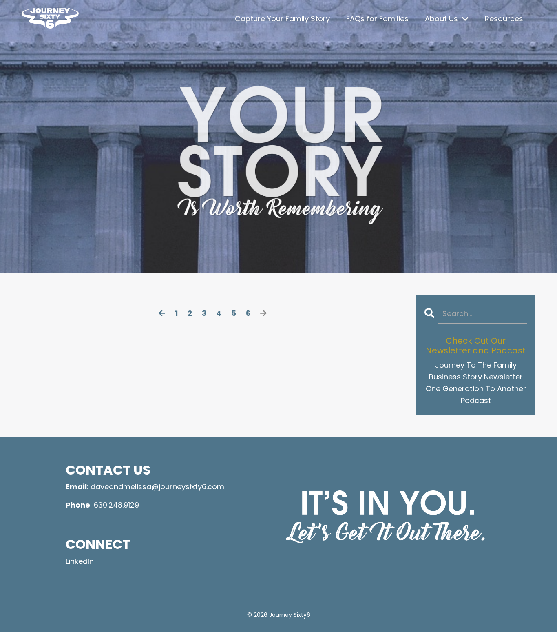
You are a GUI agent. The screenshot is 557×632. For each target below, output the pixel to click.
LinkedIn (80, 561)
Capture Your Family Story (282, 18)
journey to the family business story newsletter (476, 371)
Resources (504, 18)
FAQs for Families (377, 18)
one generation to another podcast (476, 395)
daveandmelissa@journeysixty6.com (157, 486)
